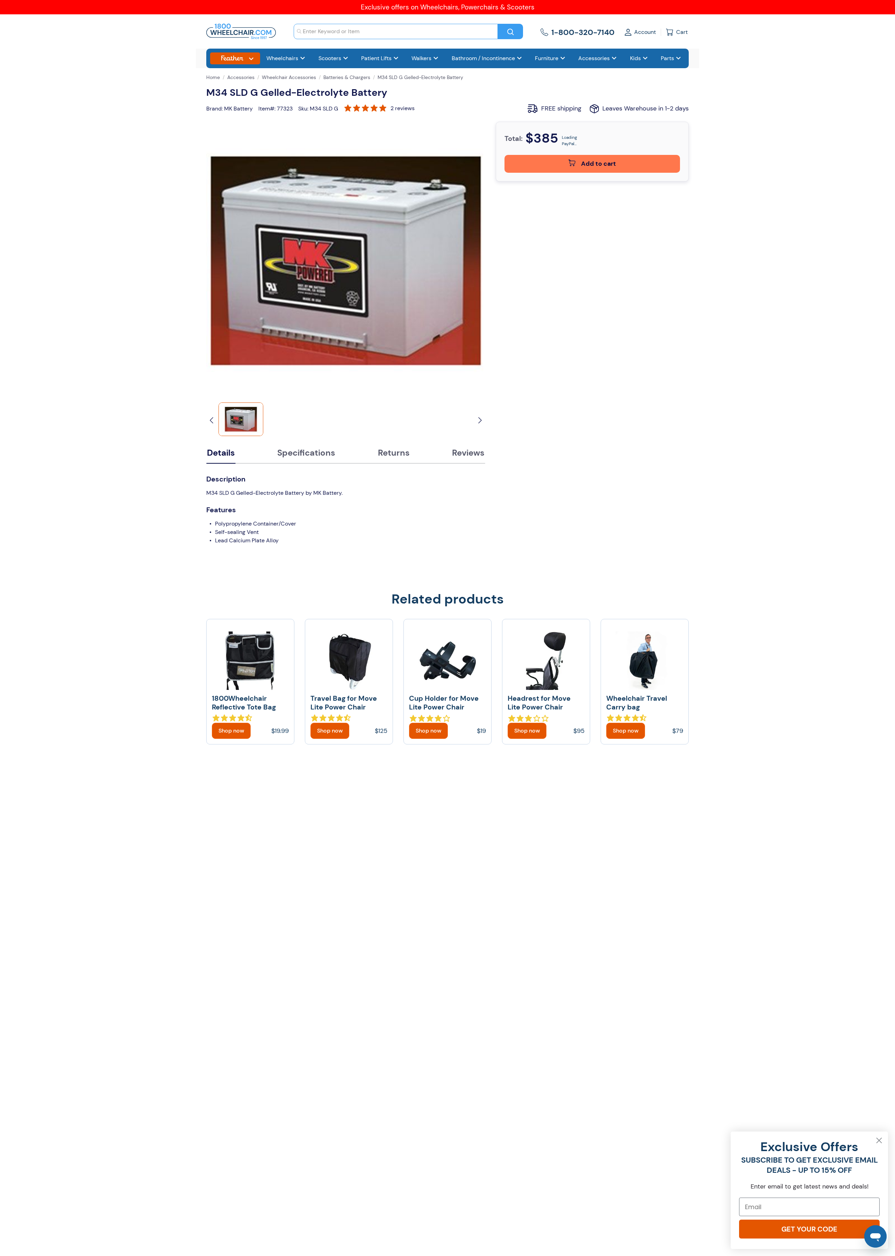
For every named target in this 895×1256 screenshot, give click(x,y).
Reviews (468, 452)
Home (213, 77)
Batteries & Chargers (346, 77)
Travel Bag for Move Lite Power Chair (343, 703)
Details (221, 452)
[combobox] (396, 31)
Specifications (306, 452)
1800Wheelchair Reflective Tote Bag (244, 703)
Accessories (241, 77)
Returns (394, 452)
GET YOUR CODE (809, 1229)
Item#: (266, 108)
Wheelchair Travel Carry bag (636, 703)
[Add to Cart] (231, 731)
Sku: (303, 108)
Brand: (214, 108)
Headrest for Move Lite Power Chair (539, 703)
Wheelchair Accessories (289, 77)
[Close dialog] (879, 1140)
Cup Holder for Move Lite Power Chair (444, 703)
